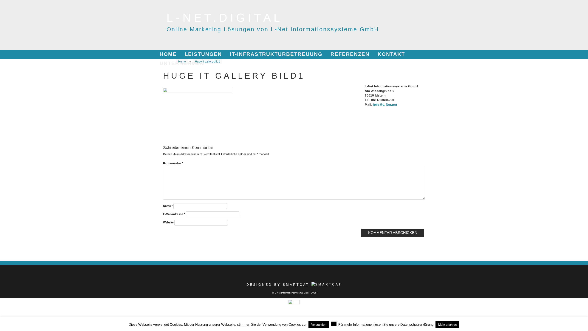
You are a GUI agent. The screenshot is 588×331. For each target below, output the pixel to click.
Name (168, 206)
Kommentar (173, 163)
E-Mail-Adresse (174, 214)
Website (168, 222)
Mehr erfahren (447, 324)
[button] (333, 324)
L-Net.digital (225, 17)
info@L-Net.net (385, 104)
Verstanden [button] (318, 324)
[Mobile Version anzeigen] (294, 302)
